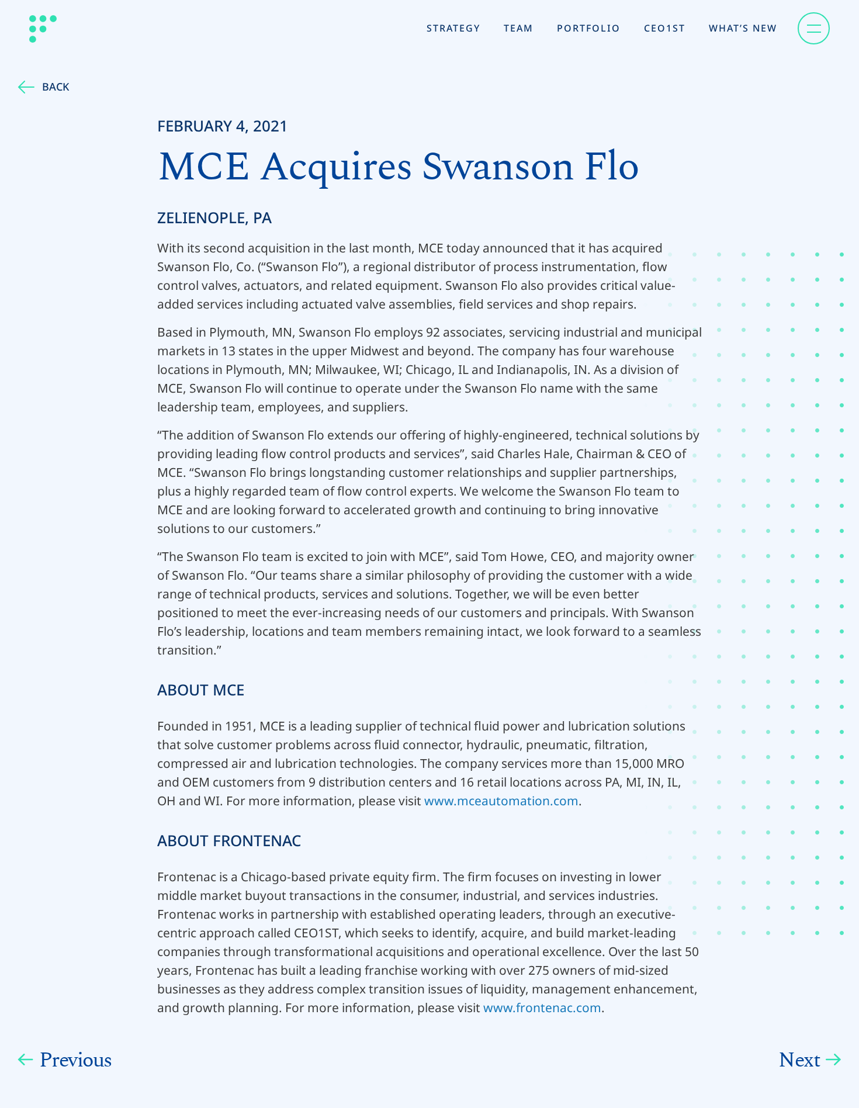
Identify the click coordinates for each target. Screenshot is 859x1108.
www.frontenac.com (542, 1007)
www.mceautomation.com (501, 800)
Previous (75, 1060)
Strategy (453, 28)
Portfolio (589, 28)
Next (799, 1060)
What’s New (743, 28)
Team (519, 28)
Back (55, 86)
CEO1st (664, 28)
